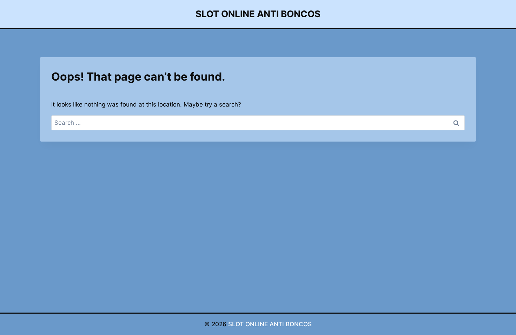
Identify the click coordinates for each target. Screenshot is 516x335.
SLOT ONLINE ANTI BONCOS (270, 324)
